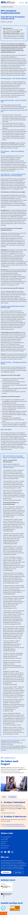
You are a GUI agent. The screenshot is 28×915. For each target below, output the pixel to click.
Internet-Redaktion (13, 741)
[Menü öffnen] (26, 2)
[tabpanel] (14, 814)
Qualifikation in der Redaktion (7, 744)
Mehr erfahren (18, 872)
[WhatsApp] (12, 852)
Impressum (3, 841)
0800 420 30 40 (13, 808)
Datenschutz (4, 847)
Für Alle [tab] (4, 796)
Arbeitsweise (3, 750)
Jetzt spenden (6, 872)
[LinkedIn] (8, 852)
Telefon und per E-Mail (18, 38)
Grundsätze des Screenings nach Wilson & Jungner (13, 110)
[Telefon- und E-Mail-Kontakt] (4, 913)
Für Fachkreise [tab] (12, 796)
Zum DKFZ (3, 839)
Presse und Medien (5, 837)
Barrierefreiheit (4, 845)
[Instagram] (2, 852)
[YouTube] (5, 852)
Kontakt (3, 843)
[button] (22, 2)
